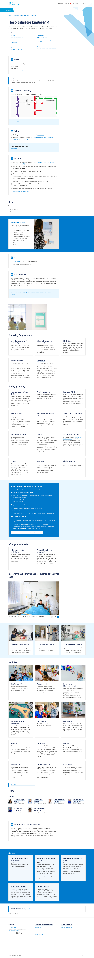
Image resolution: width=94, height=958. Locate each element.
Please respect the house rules (21, 191)
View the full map (16, 122)
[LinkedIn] (21, 933)
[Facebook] (17, 933)
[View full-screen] (57, 583)
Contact (12, 47)
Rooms (12, 45)
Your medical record (76, 3)
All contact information (13, 930)
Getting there (14, 71)
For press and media (65, 930)
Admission (37, 930)
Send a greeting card (39, 934)
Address (13, 35)
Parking (12, 40)
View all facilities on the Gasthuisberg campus (23, 785)
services (22, 71)
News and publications (66, 927)
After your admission (42, 37)
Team (38, 46)
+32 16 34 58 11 (17, 261)
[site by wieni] (83, 955)
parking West (40, 135)
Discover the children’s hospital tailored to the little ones (48, 40)
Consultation (38, 927)
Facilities (39, 44)
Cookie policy (12, 955)
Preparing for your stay (16, 49)
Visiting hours (14, 42)
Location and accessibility (17, 37)
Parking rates (14, 148)
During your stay (41, 35)
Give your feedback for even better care (46, 48)
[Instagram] (19, 933)
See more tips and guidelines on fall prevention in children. (27, 532)
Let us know (29, 908)
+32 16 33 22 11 (12, 927)
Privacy (19, 955)
